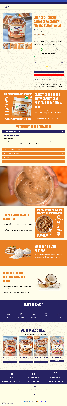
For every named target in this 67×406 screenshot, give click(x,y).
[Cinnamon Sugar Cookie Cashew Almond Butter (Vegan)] (41, 346)
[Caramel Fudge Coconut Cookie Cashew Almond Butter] (26, 346)
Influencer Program (17, 389)
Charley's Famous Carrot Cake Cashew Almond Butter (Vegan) (50, 13)
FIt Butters (36, 38)
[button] (16, 7)
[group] (6, 46)
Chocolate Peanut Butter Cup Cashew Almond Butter (10, 358)
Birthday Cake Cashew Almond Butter (56, 357)
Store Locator (48, 389)
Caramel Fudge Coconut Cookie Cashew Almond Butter (26, 358)
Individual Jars (38, 13)
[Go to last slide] (4, 27)
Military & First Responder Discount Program (32, 389)
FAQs (52, 389)
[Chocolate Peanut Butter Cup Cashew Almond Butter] (10, 346)
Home (34, 13)
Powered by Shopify (12, 403)
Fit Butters (8, 403)
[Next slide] (30, 27)
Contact (33, 391)
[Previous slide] (4, 351)
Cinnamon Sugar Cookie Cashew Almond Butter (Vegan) (41, 358)
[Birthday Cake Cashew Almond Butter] (57, 346)
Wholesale (43, 389)
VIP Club (22, 389)
